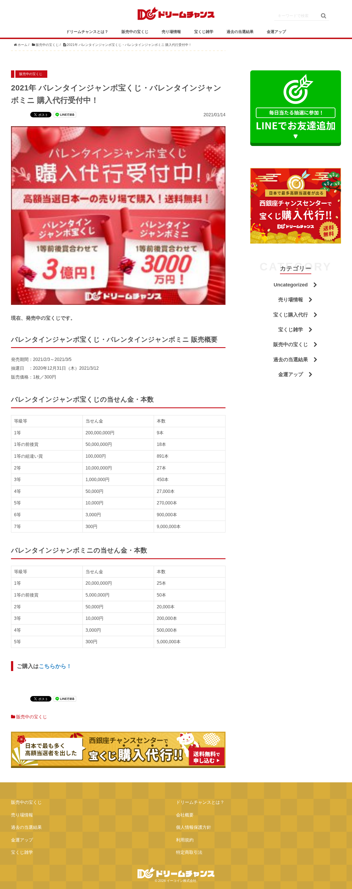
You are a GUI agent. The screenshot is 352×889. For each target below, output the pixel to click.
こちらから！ (55, 666)
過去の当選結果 (240, 31)
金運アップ (276, 31)
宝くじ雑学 (203, 31)
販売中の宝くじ (135, 31)
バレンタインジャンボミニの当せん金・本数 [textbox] (79, 550)
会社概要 (185, 815)
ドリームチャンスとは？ (87, 31)
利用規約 (185, 840)
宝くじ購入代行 (290, 314)
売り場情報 (171, 31)
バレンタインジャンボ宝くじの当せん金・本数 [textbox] (82, 399)
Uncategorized (291, 284)
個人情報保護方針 (193, 827)
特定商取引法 (189, 852)
